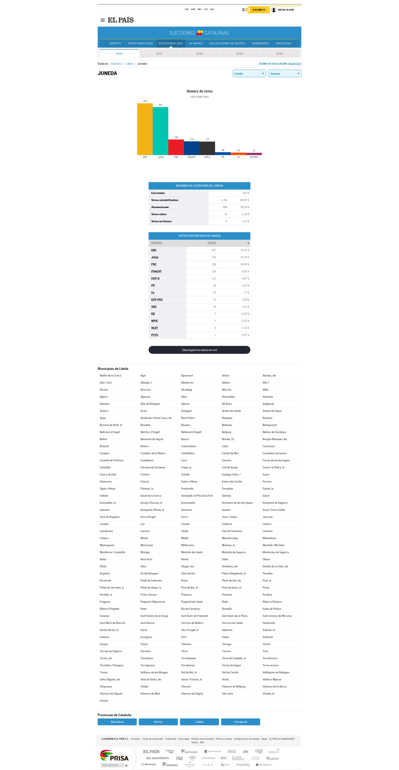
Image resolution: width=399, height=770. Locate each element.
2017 (159, 53)
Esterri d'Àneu (189, 481)
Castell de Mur (230, 453)
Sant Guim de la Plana (235, 615)
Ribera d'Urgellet (109, 608)
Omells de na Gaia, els (275, 566)
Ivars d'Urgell (148, 516)
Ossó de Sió (188, 573)
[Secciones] (103, 20)
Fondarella (187, 488)
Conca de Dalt (108, 474)
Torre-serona (270, 665)
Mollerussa (187, 545)
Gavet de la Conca (150, 495)
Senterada (269, 622)
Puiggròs (105, 601)
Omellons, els (230, 566)
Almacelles (228, 396)
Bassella (145, 425)
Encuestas (283, 43)
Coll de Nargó (230, 467)
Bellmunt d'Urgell (191, 432)
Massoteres (269, 538)
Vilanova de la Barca (275, 686)
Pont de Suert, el (231, 587)
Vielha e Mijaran (272, 679)
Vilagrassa (106, 686)
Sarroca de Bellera (192, 622)
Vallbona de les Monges (154, 672)
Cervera (226, 460)
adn (257, 751)
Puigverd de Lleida (192, 601)
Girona (158, 721)
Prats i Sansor (148, 594)
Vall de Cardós (230, 672)
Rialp (225, 601)
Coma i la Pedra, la (273, 467)
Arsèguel (186, 410)
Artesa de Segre (272, 410)
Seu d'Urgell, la (190, 630)
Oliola (103, 566)
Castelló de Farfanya (111, 460)
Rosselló (227, 608)
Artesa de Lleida (231, 410)
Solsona (104, 637)
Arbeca (104, 410)
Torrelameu (188, 665)
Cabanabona (188, 446)
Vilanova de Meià (150, 693)
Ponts (266, 587)
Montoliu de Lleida (191, 552)
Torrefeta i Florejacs (111, 665)
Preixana (186, 594)
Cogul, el (186, 467)
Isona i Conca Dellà (274, 509)
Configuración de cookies (247, 739)
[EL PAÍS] (121, 20)
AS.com (243, 751)
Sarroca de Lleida (232, 622)
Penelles (268, 573)
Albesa (226, 382)
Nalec (103, 559)
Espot (266, 474)
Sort (183, 637)
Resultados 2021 (171, 43)
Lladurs (267, 524)
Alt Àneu (227, 403)
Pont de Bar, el (189, 587)
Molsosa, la (228, 545)
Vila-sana (227, 693)
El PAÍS (151, 751)
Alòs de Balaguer (150, 403)
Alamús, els (269, 375)
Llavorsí (145, 531)
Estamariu (106, 481)
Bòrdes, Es (228, 439)
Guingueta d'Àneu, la (152, 509)
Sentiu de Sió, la (109, 630)
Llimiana (268, 531)
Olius (143, 566)
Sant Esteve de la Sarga (154, 615)
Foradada (227, 488)
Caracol (272, 751)
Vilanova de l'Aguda (111, 693)
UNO (179, 758)
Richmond (148, 764)
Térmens (145, 651)
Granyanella (188, 502)
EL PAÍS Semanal (239, 758)
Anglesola (268, 403)
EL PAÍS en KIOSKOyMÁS (281, 739)
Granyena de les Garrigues (237, 502)
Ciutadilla (105, 467)
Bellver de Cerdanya (274, 432)
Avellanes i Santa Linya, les (156, 418)
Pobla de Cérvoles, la (112, 587)
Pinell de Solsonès (151, 580)
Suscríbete (259, 9)
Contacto (135, 739)
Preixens (227, 594)
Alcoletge (186, 389)
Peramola (105, 580)
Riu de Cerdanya (190, 608)
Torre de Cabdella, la (234, 658)
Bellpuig (226, 432)
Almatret (268, 396)
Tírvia (184, 651)
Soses (225, 637)
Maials (144, 538)
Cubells (185, 474)
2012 (239, 53)
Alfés (265, 389)
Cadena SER (230, 751)
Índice (195, 742)
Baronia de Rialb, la (111, 425)
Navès (184, 559)
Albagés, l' (146, 382)
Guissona (186, 509)
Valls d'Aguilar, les (110, 679)
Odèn (225, 559)
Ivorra (184, 516)
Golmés (226, 495)
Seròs (143, 630)
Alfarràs (226, 389)
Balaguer (227, 418)
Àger (143, 375)
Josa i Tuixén (229, 516)
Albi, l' (266, 382)
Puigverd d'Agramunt (152, 601)
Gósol (266, 495)
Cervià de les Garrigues (276, 460)
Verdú (225, 679)
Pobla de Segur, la (150, 587)
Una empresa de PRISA (114, 755)
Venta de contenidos (152, 739)
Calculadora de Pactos (227, 43)
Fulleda (104, 495)
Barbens (267, 418)
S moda (225, 764)
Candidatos (260, 43)
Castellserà (147, 460)
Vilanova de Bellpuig (233, 686)
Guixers (226, 509)
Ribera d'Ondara (272, 601)
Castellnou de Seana (275, 453)
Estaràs (144, 481)
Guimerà (105, 509)
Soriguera (146, 637)
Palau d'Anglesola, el (234, 573)
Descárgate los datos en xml (199, 350)
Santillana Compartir (212, 751)
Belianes (227, 425)
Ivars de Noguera (110, 516)
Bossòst (104, 446)
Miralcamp (146, 545)
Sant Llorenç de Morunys (277, 615)
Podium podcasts (189, 764)
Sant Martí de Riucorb (112, 622)
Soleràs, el (269, 630)
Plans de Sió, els (231, 580)
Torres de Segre (231, 665)
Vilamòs (186, 686)
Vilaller (144, 686)
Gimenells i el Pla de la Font (197, 495)
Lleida (184, 531)
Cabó (225, 446)
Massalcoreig (230, 538)
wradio (191, 758)
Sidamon (227, 630)
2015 (199, 53)
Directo (115, 43)
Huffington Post (156, 758)
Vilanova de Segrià (192, 693)
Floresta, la (146, 488)
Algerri (104, 396)
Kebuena (268, 758)
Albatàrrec (187, 382)
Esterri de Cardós (232, 481)
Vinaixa (104, 700)
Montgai (145, 552)
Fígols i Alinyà (107, 488)
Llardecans (106, 531)
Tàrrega (226, 644)
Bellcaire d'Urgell (110, 432)
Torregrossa (147, 665)
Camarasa (269, 446)
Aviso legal (183, 739)
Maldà (184, 538)
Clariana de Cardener (152, 467)
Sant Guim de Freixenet (194, 615)
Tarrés (266, 644)
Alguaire (145, 396)
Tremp (103, 672)
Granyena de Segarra (275, 502)
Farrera (267, 481)
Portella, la (106, 594)
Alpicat (185, 403)
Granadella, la (108, 502)
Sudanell (268, 637)
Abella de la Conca (110, 375)
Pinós (184, 580)
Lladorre (227, 524)
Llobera (104, 538)
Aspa (103, 418)
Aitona (225, 375)
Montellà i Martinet (273, 545)
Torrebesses (188, 658)
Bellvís (103, 439)
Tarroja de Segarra (111, 651)
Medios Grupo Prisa (114, 765)
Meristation (263, 764)
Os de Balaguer (149, 573)
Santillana (190, 751)
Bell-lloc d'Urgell (150, 432)
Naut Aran (146, 559)
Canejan (104, 453)
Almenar (105, 403)
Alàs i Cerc (106, 382)
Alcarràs (145, 389)
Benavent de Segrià (151, 439)
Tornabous (146, 658)
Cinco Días (207, 758)
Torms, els (106, 658)
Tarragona (240, 721)
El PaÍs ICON (207, 764)
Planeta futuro (254, 758)
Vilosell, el (268, 693)
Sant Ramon (147, 622)
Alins (184, 396)
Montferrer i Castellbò (112, 552)
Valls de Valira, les (150, 679)
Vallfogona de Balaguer (276, 672)
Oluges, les (187, 566)
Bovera (144, 446)
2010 (279, 53)
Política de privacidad (202, 739)
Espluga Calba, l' (231, 474)
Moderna (169, 764)
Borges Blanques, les (275, 439)
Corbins (144, 474)
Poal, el (267, 580)
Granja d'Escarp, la (151, 502)
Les (142, 524)
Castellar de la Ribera (152, 453)
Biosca (185, 439)
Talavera (186, 644)
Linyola (185, 524)
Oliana (266, 559)
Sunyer (104, 644)
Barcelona (117, 721)
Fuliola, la (268, 488)
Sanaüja (104, 615)
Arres (143, 410)
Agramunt (187, 375)
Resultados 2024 (140, 43)
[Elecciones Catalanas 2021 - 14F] (199, 33)
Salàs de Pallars (272, 608)
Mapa (264, 739)
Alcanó (104, 389)
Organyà (105, 573)
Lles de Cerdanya (232, 531)
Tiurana (226, 651)
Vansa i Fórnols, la (191, 679)
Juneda (104, 524)
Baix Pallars (188, 418)
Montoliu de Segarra (234, 552)
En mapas (196, 43)
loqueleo (243, 764)
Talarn (144, 644)
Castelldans (188, 453)
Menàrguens (107, 545)
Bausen (185, 425)
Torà (265, 651)
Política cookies (224, 739)
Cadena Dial (223, 758)
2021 (119, 53)
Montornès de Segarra (276, 552)
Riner (143, 608)
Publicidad (170, 739)
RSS (202, 742)
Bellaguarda (270, 425)
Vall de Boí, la (189, 672)
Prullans (267, 594)
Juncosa (268, 516)
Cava (184, 460)
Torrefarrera (270, 658)
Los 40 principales (171, 751)
